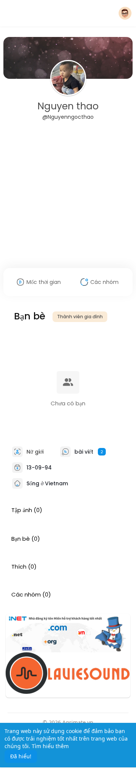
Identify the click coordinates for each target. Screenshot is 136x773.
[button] (125, 13)
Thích (18, 567)
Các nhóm (26, 595)
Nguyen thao (68, 106)
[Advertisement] (68, 199)
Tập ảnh (21, 510)
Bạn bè (20, 539)
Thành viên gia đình (80, 316)
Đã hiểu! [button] (20, 756)
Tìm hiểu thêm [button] (50, 746)
